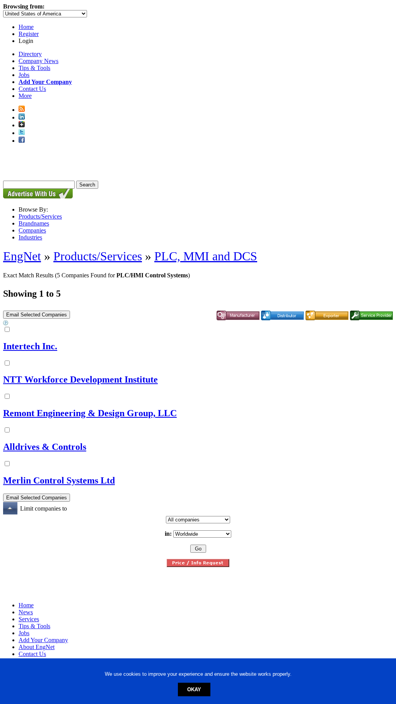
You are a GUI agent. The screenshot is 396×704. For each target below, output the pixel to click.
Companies (32, 230)
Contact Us (32, 88)
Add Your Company (43, 640)
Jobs (24, 75)
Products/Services (40, 216)
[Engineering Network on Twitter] (22, 133)
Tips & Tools (34, 68)
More (25, 95)
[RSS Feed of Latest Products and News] (22, 109)
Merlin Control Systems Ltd (59, 480)
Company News (38, 61)
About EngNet (37, 647)
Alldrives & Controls (44, 447)
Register (29, 34)
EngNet (22, 256)
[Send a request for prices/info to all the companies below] (198, 565)
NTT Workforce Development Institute (80, 379)
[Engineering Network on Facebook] (22, 140)
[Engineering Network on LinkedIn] (22, 117)
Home (26, 27)
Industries (30, 237)
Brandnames (34, 223)
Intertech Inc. (30, 346)
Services (29, 619)
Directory (30, 54)
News (26, 612)
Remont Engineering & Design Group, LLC (90, 413)
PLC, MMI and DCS (205, 256)
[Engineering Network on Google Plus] (22, 125)
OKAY (194, 689)
